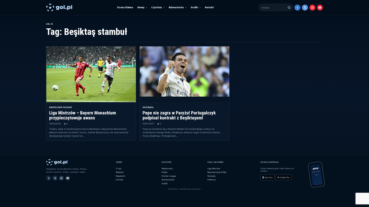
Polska (164, 172)
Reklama (120, 172)
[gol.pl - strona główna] (59, 7)
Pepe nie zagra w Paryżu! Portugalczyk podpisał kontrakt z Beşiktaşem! (179, 115)
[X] (305, 8)
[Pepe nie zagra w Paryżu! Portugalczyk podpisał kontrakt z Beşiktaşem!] (184, 74)
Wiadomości (167, 168)
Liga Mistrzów (213, 168)
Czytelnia (156, 7)
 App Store (267, 177)
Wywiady (211, 176)
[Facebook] (297, 8)
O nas (118, 168)
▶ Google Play (283, 177)
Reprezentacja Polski (216, 172)
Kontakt (209, 7)
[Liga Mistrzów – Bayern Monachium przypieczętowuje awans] (91, 74)
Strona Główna (125, 7)
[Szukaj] (289, 7)
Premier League (169, 176)
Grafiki (194, 7)
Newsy (140, 7)
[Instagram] (312, 8)
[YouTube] (320, 8)
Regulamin (120, 176)
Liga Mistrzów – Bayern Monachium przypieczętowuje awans (82, 115)
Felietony (211, 179)
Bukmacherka (176, 7)
